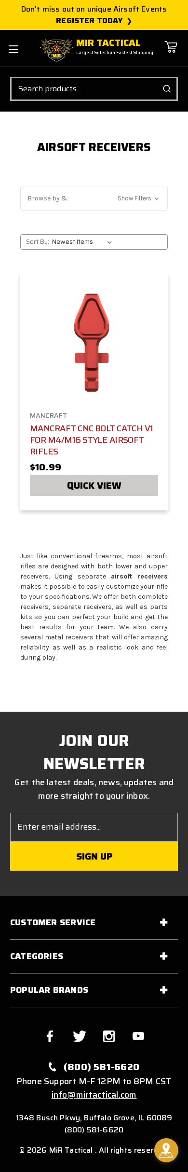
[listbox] (84, 242)
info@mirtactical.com (94, 1094)
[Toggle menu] (13, 49)
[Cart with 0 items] (170, 54)
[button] (94, 198)
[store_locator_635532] (166, 1150)
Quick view (94, 485)
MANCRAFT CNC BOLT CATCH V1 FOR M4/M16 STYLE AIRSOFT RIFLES (91, 440)
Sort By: (37, 242)
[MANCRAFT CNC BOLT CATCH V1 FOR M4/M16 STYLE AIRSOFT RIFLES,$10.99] (94, 344)
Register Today (89, 21)
